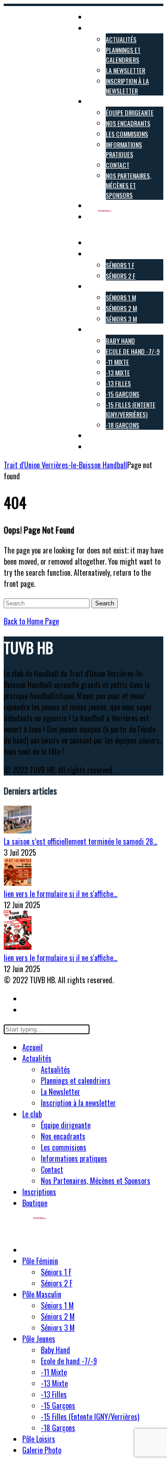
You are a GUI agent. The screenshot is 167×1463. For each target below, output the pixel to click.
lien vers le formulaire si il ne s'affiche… (60, 893)
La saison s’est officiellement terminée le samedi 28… (80, 841)
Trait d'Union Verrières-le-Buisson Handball (65, 465)
